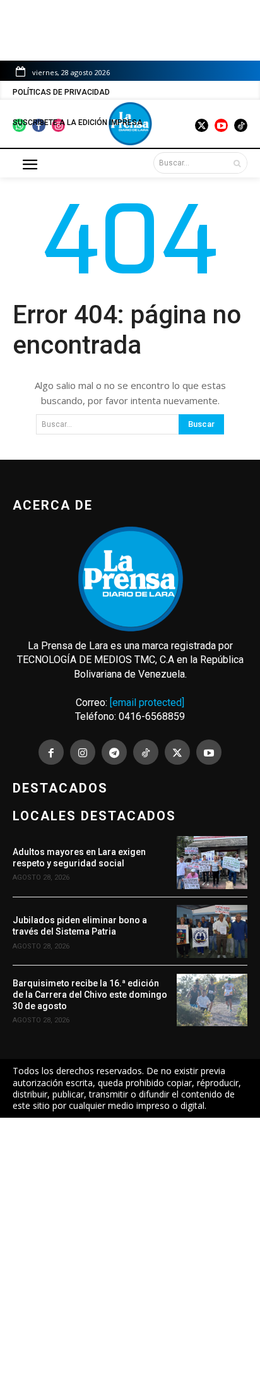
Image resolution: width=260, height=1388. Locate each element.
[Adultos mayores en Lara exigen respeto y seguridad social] (212, 862)
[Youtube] (209, 752)
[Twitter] (177, 752)
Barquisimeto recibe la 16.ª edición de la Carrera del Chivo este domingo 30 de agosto (90, 994)
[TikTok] (145, 752)
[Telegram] (114, 752)
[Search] (237, 163)
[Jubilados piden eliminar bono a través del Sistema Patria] (212, 931)
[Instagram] (82, 752)
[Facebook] (51, 752)
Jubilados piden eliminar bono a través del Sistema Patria (80, 925)
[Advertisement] (130, 1253)
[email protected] (147, 703)
